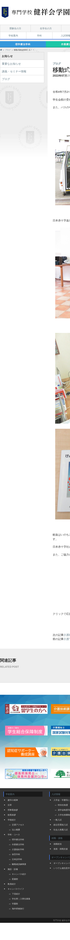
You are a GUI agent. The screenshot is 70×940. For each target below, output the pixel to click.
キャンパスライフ (16, 888)
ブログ (6, 79)
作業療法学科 (18, 844)
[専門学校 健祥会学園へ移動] (1, 49)
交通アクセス (18, 824)
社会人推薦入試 (61, 829)
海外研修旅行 (18, 908)
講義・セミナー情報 (14, 71)
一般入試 (58, 819)
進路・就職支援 (61, 848)
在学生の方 (46, 28)
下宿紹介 (16, 893)
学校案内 (13, 35)
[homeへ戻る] (36, 12)
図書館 (15, 878)
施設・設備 (13, 868)
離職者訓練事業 (19, 864)
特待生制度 (63, 804)
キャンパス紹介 (19, 873)
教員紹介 (12, 883)
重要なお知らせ (11, 64)
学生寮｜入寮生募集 (21, 898)
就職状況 (58, 843)
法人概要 (16, 829)
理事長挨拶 (13, 809)
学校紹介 (12, 819)
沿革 (10, 804)
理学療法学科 (23, 44)
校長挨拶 (12, 814)
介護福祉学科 (18, 849)
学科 (39, 35)
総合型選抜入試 (61, 824)
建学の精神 (13, 799)
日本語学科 (17, 859)
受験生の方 (15, 28)
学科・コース (14, 834)
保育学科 (16, 854)
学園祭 (15, 903)
